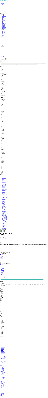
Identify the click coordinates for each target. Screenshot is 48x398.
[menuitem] (24, 3)
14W (21, 284)
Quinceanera (3, 75)
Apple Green (3, 320)
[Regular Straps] (1, 315)
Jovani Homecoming (3, 382)
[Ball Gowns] (1, 290)
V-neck (2, 140)
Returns (2, 256)
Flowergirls (3, 179)
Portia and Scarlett (3, 372)
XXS (37, 284)
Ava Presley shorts (3, 381)
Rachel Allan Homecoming (4, 219)
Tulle (2, 123)
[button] (2, 14)
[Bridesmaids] (2, 288)
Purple (2, 325)
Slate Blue (3, 161)
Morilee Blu (3, 187)
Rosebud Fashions (4, 199)
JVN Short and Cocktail (4, 217)
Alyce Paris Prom (2, 366)
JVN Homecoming (3, 383)
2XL (44, 284)
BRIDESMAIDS (2, 270)
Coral (2, 331)
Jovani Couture (2, 370)
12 (9, 284)
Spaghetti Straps (3, 153)
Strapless (2, 139)
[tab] (24, 180)
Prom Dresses (3, 180)
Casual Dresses (3, 70)
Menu (0, 13)
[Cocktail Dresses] (2, 289)
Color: (0, 237)
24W (29, 284)
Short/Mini (3, 129)
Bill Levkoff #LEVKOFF (3, 357)
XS (38, 284)
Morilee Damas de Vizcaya (4, 228)
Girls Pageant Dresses (4, 73)
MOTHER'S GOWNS (3, 271)
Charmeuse (3, 117)
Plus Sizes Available (3, 95)
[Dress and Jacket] (1, 291)
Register (2, 4)
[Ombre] (1, 299)
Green (2, 158)
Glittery (2, 104)
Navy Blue (3, 162)
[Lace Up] (1, 296)
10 (8, 284)
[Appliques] (1, 300)
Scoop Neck (3, 138)
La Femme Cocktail (3, 384)
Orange (2, 168)
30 (19, 284)
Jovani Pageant (2, 390)
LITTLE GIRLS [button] (1, 362)
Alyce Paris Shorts (4, 214)
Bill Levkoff (3, 193)
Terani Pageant (3, 223)
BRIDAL (2, 269)
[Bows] (1, 301)
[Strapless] (1, 316)
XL (42, 284)
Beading (2, 109)
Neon (2, 105)
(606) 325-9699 (1, 0)
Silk (2, 122)
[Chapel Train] (1, 306)
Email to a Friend (1, 239)
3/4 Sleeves (3, 147)
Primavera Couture (4, 207)
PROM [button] (1, 365)
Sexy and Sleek (3, 84)
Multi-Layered (3, 93)
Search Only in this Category (3, 59)
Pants (2, 83)
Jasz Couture (2, 369)
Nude (2, 170)
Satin (2, 121)
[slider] (43, 279)
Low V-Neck (3, 135)
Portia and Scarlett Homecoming (5, 218)
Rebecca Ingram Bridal (4, 189)
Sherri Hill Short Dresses (3, 386)
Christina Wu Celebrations (4, 194)
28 (18, 284)
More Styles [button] (1, 395)
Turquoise (3, 160)
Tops (2, 87)
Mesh (2, 120)
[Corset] (2, 294)
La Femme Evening (4, 211)
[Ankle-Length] (1, 305)
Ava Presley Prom (4, 202)
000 (1, 284)
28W (32, 284)
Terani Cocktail (3, 220)
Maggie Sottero (3, 186)
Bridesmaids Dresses (4, 178)
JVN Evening (3, 212)
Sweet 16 (3, 76)
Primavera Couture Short (3, 385)
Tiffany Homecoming (4, 221)
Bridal (2, 69)
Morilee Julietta (3, 188)
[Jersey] (1, 304)
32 (20, 284)
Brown (2, 171)
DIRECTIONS (4, 0)
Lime (2, 321)
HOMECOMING (2, 273)
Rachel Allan (2, 373)
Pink (2, 165)
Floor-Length (3, 128)
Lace (2, 113)
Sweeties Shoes (3, 225)
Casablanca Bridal (4, 184)
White (2, 173)
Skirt (2, 86)
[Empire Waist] (1, 310)
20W (26, 284)
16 (11, 284)
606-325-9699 (5, 238)
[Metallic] (1, 298)
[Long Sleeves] (2, 313)
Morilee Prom (3, 206)
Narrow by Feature (2, 67)
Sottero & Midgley (4, 190)
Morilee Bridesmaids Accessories (5, 195)
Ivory (2, 169)
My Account (2, 3)
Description (2, 240)
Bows (2, 110)
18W (24, 284)
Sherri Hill (3, 208)
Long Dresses (3, 82)
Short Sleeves (3, 149)
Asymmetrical (3, 126)
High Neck (3, 134)
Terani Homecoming (3, 387)
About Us (2, 258)
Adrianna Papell (3, 192)
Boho (2, 79)
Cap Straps (3, 152)
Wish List (2, 261)
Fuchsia (2, 166)
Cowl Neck (3, 133)
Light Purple (3, 326)
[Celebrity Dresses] (2, 293)
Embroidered (3, 111)
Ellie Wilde (3, 203)
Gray (2, 172)
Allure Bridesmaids (3, 356)
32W (35, 284)
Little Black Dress (3, 81)
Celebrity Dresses (3, 91)
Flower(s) (3, 112)
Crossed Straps (3, 99)
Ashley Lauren (2, 367)
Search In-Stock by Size (3, 62)
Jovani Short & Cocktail (4, 216)
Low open (3, 100)
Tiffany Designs (3, 209)
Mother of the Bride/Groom (4, 74)
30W (34, 284)
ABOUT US (2, 274)
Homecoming (2, 396)
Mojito (2, 157)
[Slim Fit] (1, 311)
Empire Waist (3, 143)
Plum (2, 167)
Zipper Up (3, 101)
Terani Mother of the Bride (4, 197)
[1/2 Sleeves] (2, 312)
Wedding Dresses (4, 182)
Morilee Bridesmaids (3, 358)
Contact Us (2, 275)
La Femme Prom (2, 371)
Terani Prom (2, 374)
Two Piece (3, 88)
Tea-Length (3, 130)
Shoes (3, 181)
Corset (2, 92)
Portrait (2, 137)
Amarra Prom (3, 201)
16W (23, 284)
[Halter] (1, 308)
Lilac (2, 163)
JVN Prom (3, 205)
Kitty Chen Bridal (4, 185)
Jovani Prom (3, 204)
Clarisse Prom (2, 368)
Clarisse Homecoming (4, 215)
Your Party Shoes (4, 226)
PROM (2, 272)
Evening (2, 72)
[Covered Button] (1, 295)
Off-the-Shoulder (3, 136)
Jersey (2, 119)
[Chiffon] (1, 303)
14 (10, 284)
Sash (2, 114)
